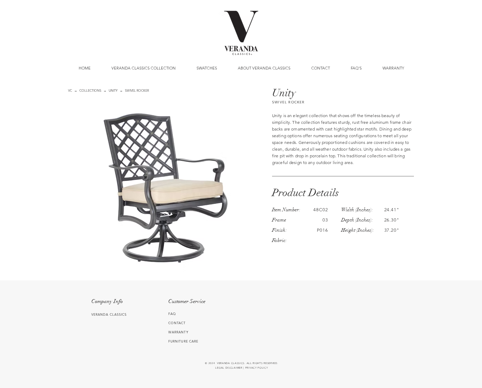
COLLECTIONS (90, 90)
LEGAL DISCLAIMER (228, 367)
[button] (206, 68)
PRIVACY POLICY (256, 367)
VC (70, 90)
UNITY (113, 90)
